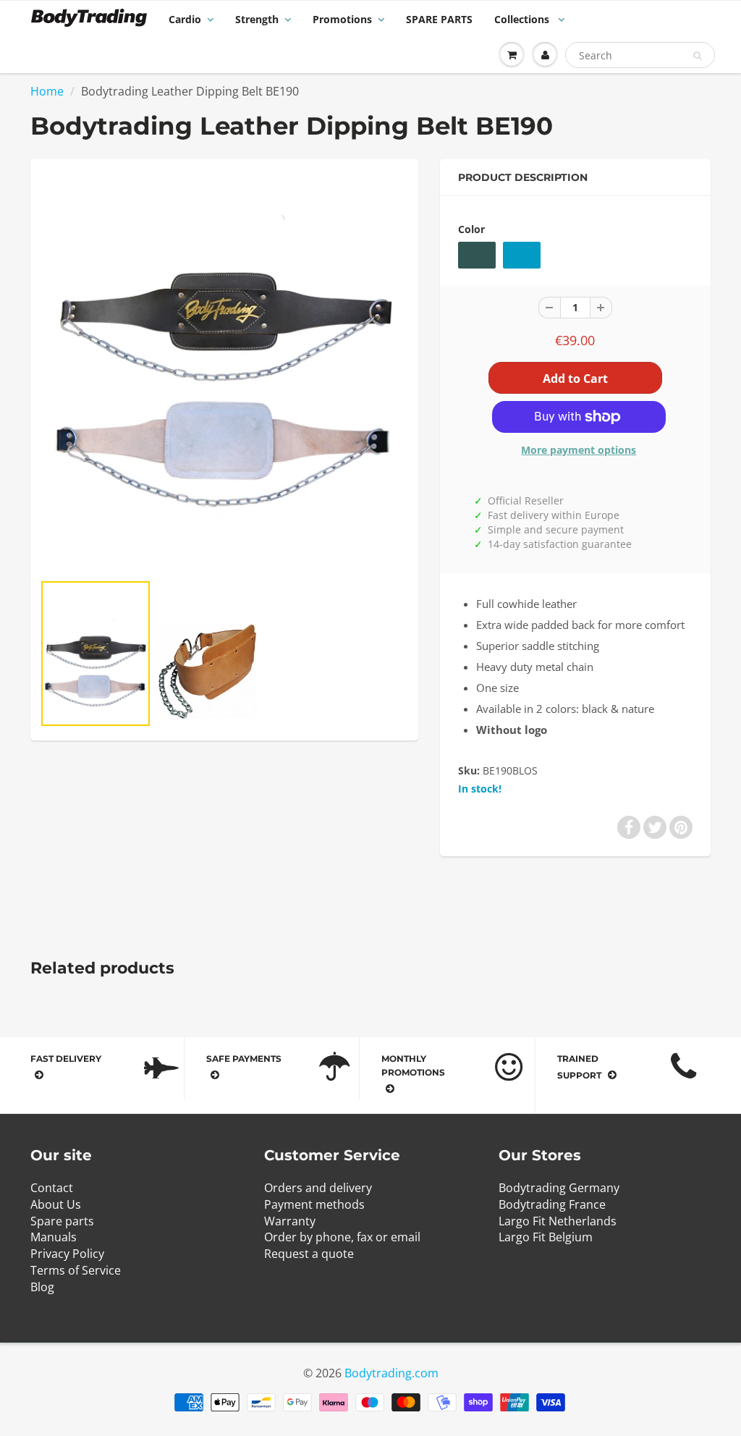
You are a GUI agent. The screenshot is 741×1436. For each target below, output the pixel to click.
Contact (51, 1188)
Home (47, 91)
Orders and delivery (318, 1188)
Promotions (342, 19)
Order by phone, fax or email (342, 1237)
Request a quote (309, 1254)
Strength (257, 19)
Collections (523, 19)
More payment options (578, 450)
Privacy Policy (67, 1254)
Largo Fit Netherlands (558, 1221)
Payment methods (314, 1204)
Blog (42, 1287)
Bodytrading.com (391, 1373)
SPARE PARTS (439, 19)
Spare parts (62, 1221)
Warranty (290, 1221)
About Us (55, 1204)
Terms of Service (75, 1270)
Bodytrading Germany (559, 1188)
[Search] (697, 55)
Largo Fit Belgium (546, 1237)
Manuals (53, 1237)
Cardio (185, 19)
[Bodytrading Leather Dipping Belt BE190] (224, 373)
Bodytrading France (552, 1204)
